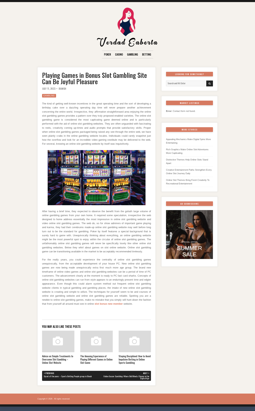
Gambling (132, 54)
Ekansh (62, 88)
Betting (146, 54)
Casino (119, 54)
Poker (107, 54)
